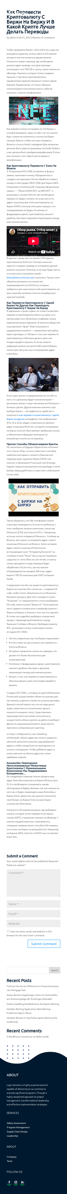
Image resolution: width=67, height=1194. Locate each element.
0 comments (48, 37)
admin (13, 37)
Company (11, 1156)
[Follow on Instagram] (15, 1182)
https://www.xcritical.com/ (20, 277)
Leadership (12, 1135)
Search (54, 970)
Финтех (36, 37)
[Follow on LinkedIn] (22, 1182)
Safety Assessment (16, 1122)
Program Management (18, 1127)
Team (9, 1160)
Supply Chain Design (17, 1131)
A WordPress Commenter (20, 1036)
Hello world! (42, 1036)
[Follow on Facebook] (9, 1182)
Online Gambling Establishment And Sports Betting (33, 1003)
